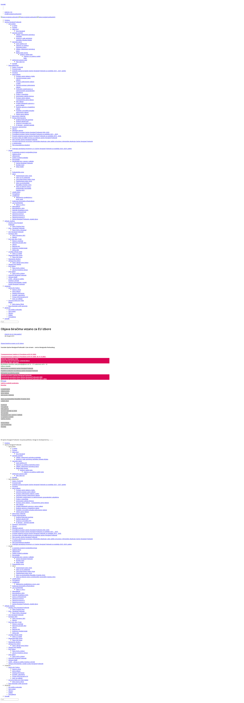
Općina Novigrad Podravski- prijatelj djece (25, 219)
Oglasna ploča (16, 154)
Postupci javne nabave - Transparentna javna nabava (25, 99)
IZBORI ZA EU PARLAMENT (13, 334)
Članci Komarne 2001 (18, 235)
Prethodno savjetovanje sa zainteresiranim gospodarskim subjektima (25, 90)
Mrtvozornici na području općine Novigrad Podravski (17, 368)
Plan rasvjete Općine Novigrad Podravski (24, 139)
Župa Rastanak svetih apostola (17, 306)
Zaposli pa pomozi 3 (18, 217)
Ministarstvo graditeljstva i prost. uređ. (28, 584)
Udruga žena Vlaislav (14, 264)
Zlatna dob (15, 250)
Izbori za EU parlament (23, 177)
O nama (14, 25)
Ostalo (10, 150)
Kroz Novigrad (20, 31)
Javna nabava (16, 74)
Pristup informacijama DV (20, 297)
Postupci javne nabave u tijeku (25, 76)
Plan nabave (20, 101)
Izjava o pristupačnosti (19, 212)
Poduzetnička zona (18, 172)
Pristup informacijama (19, 118)
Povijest (14, 27)
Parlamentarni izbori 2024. (24, 181)
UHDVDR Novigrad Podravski (17, 275)
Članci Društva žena (18, 226)
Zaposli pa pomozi (18, 214)
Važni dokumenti (13, 65)
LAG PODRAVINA (17, 203)
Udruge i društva (10, 221)
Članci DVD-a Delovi (18, 273)
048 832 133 (8, 12)
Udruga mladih (12, 277)
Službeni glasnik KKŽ (22, 121)
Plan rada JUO (20, 62)
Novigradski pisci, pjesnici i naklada (23, 161)
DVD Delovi (12, 271)
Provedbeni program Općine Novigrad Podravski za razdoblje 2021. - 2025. (35, 134)
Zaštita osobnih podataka (20, 158)
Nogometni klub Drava (15, 255)
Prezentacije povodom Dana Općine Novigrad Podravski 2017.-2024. (24, 379)
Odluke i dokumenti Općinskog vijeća (27, 466)
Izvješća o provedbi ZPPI (23, 123)
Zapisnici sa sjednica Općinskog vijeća (22, 46)
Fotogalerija (16, 194)
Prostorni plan (16, 69)
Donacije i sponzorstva (19, 127)
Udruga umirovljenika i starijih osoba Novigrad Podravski (17, 283)
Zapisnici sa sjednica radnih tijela (34, 472)
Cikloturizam (16, 156)
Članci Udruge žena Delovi (20, 262)
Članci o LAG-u (20, 205)
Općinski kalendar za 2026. (9, 411)
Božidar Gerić (20, 165)
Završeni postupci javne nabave (25, 492)
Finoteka (3, 427)
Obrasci (14, 129)
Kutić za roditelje (17, 299)
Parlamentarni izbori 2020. (24, 176)
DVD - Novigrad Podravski (16, 228)
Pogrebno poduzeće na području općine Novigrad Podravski (19, 371)
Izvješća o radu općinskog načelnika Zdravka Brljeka (24, 39)
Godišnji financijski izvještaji (24, 120)
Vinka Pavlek (20, 167)
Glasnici (14, 237)
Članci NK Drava (17, 257)
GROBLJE (7, 308)
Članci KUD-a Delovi (18, 268)
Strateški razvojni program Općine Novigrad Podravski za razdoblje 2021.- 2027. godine (39, 71)
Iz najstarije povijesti (7, 417)
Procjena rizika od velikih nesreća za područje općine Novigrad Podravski (34, 138)
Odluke (10, 315)
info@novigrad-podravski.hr (13, 14)
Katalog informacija (18, 293)
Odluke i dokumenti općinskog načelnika (28, 457)
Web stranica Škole (18, 304)
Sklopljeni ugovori (17, 130)
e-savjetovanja (16, 143)
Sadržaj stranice (6, 419)
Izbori (14, 174)
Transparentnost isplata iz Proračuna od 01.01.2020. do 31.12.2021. (23, 356)
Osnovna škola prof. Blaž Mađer (18, 680)
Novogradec (16, 159)
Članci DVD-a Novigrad (19, 230)
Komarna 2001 (13, 233)
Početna (7, 20)
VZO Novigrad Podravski (15, 232)
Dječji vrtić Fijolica (14, 288)
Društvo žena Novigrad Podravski (18, 607)
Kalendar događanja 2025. (20, 210)
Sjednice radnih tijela (26, 54)
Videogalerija (16, 206)
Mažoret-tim (16, 246)
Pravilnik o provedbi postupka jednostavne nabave (25, 111)
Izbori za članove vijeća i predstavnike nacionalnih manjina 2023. (23, 188)
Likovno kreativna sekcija (20, 270)
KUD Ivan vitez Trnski (15, 239)
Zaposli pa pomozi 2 (18, 215)
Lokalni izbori (16, 192)
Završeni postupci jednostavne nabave (28, 495)
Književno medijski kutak (19, 248)
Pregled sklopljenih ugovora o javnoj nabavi (29, 506)
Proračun (15, 72)
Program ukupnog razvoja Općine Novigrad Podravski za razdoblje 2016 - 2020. (36, 136)
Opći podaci (12, 24)
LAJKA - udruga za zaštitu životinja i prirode (16, 280)
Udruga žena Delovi (14, 261)
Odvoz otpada (5, 366)
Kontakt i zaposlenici (18, 295)
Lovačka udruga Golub (15, 252)
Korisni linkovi (5, 423)
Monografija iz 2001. (18, 208)
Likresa (14, 244)
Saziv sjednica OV (21, 44)
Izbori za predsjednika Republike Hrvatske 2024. (23, 184)
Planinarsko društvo (14, 259)
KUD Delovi (12, 266)
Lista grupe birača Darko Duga (25, 179)
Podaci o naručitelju (22, 94)
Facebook (4, 405)
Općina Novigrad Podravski (13, 22)
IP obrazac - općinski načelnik (25, 125)
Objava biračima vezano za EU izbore (12, 343)
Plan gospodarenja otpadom (21, 145)
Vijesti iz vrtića (16, 290)
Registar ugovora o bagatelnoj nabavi (27, 508)
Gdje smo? (15, 29)
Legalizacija (15, 196)
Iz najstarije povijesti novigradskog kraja (24, 152)
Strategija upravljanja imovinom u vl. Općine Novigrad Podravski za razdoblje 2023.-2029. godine (42, 148)
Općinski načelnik (17, 33)
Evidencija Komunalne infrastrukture (23, 201)
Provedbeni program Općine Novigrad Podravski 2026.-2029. (30, 132)
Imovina (3, 385)
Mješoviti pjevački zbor (19, 243)
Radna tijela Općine (22, 53)
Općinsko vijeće (17, 42)
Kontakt (3, 4)
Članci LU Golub (17, 253)
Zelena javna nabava (22, 114)
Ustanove (7, 286)
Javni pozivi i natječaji (18, 116)
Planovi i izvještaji (17, 241)
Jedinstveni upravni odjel (19, 60)
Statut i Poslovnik (17, 67)
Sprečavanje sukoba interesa (25, 96)
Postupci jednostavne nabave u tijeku (27, 493)
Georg (51, 440)
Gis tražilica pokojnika (15, 309)
